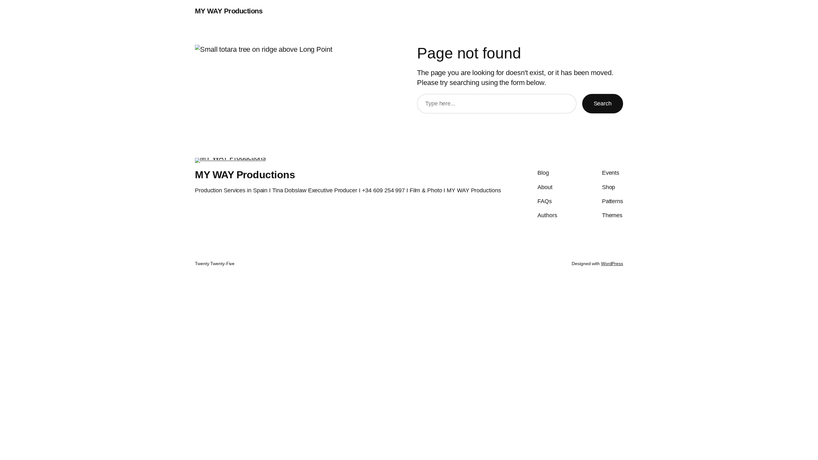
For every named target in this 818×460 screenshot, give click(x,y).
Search (603, 103)
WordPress (612, 263)
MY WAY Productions (228, 11)
